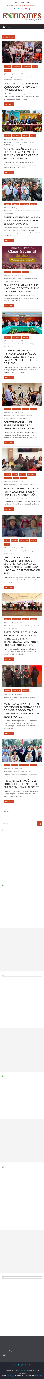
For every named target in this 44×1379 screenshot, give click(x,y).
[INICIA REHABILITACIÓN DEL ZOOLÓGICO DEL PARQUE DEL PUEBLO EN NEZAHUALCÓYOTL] (22, 750)
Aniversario (8, 142)
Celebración (16, 142)
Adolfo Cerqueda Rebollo (12, 771)
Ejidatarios (25, 344)
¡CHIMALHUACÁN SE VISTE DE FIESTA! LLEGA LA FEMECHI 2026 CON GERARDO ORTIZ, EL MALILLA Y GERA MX (21, 153)
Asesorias (8, 77)
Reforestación (8, 553)
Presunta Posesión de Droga (27, 697)
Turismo (33, 135)
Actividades (8, 211)
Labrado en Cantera (19, 145)
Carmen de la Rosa (17, 77)
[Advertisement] (22, 949)
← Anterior (6, 811)
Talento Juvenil (8, 213)
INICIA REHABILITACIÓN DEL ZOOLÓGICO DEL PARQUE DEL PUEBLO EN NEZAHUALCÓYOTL (22, 784)
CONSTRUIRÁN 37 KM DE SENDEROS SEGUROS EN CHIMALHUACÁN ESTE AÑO (19, 425)
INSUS (31, 344)
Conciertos (33, 142)
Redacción (8, 74)
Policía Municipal (28, 626)
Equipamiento (19, 626)
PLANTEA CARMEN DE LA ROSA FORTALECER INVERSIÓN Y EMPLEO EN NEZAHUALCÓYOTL (22, 491)
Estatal (15, 474)
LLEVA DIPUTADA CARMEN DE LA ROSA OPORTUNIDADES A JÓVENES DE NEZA (21, 86)
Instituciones (16, 66)
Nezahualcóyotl (8, 79)
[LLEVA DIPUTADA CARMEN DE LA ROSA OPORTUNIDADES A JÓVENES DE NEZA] (22, 52)
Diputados (7, 66)
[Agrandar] (40, 832)
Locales (35, 66)
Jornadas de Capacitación (31, 77)
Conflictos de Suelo (15, 344)
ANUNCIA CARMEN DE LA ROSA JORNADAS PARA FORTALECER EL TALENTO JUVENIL (22, 220)
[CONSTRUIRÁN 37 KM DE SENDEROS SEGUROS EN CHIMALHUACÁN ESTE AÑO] (22, 394)
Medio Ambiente (15, 551)
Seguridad (33, 409)
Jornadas (27, 211)
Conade (6, 281)
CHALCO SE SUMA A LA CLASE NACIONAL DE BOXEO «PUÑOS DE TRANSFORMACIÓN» (21, 288)
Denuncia (8, 697)
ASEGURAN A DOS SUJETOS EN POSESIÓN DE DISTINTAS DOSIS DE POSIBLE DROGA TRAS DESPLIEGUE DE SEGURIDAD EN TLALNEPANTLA (22, 710)
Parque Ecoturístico (26, 551)
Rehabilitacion (8, 777)
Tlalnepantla (14, 700)
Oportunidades (18, 79)
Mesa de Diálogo (8, 346)
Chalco (19, 278)
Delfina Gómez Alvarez (10, 774)
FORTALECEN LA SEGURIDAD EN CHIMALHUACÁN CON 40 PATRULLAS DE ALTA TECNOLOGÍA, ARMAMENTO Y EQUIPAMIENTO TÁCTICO (21, 639)
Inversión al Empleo (22, 484)
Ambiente (7, 540)
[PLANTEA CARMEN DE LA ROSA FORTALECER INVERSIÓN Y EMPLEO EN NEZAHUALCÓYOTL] (22, 459)
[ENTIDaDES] (4, 26)
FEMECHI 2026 (8, 145)
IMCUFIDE (18, 281)
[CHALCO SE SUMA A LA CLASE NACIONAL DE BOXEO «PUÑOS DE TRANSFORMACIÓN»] (22, 257)
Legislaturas (26, 66)
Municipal (7, 70)
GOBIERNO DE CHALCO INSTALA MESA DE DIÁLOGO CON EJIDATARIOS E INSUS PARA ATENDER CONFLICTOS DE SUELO (20, 357)
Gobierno (7, 135)
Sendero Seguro (8, 418)
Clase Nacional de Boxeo (30, 278)
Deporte (11, 281)
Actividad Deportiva (10, 278)
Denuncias (7, 690)
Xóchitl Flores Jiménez (20, 418)
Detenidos (15, 697)
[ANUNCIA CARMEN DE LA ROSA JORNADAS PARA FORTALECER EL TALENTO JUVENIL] (22, 189)
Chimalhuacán (25, 142)
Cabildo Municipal (10, 415)
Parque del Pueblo (33, 774)
